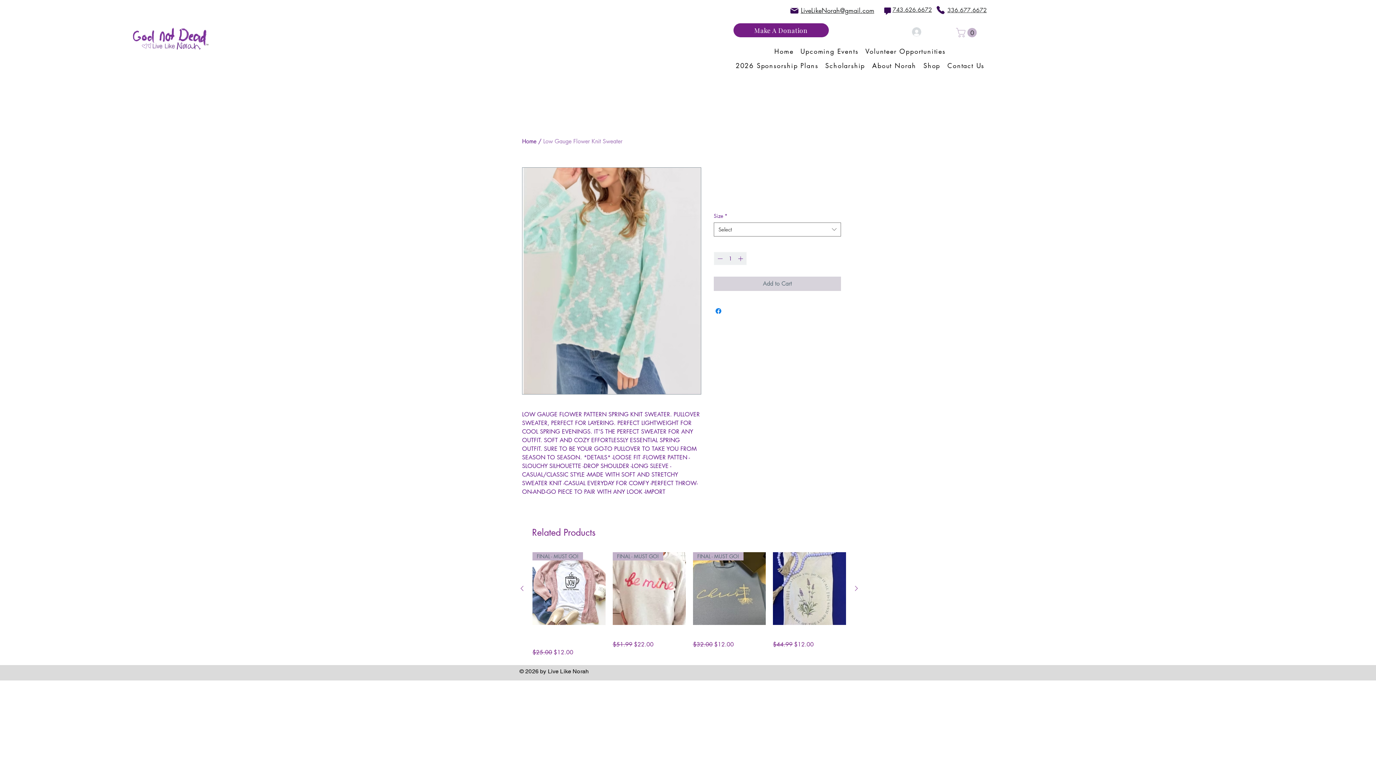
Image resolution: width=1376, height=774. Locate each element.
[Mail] (794, 11)
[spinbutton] (730, 258)
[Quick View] (809, 588)
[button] (967, 32)
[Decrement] (719, 258)
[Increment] (741, 258)
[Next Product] (856, 588)
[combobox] (777, 229)
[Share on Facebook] (718, 311)
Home (529, 141)
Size (720, 215)
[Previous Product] (522, 588)
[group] (689, 605)
